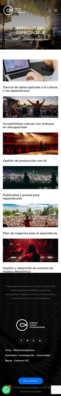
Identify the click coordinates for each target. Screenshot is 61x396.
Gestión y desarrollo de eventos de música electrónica (28, 269)
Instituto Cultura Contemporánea (21, 387)
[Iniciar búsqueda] (49, 11)
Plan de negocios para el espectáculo (30, 233)
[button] (6, 389)
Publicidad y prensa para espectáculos (21, 196)
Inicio (15, 39)
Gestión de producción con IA (25, 160)
